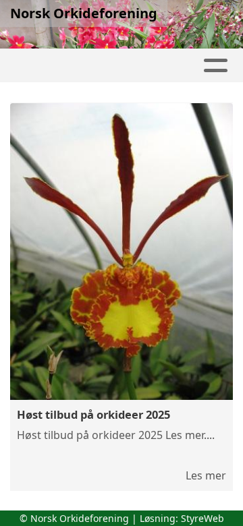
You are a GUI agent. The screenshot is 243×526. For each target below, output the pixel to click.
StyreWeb (202, 518)
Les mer (206, 475)
